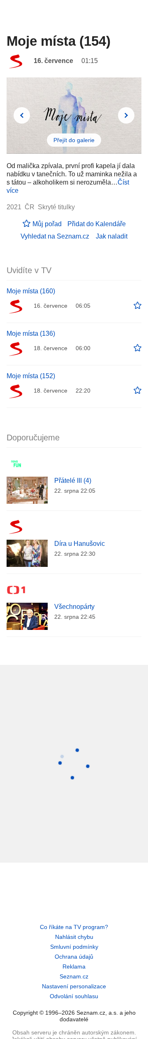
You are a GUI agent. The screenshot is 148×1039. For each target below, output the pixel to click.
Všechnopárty (74, 606)
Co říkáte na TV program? (74, 927)
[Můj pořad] (137, 306)
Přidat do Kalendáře (96, 223)
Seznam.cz (74, 976)
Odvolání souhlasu (74, 996)
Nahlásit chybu (74, 937)
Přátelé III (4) (72, 480)
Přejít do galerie (74, 140)
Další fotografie (126, 115)
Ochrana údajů (74, 956)
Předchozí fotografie (22, 115)
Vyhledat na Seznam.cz (55, 236)
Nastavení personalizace (74, 986)
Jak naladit (111, 236)
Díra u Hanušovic (79, 543)
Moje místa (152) (31, 375)
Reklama (74, 966)
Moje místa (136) (31, 333)
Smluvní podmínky (74, 946)
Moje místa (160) (31, 291)
